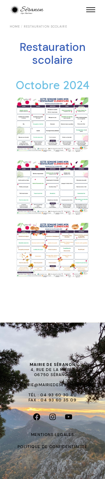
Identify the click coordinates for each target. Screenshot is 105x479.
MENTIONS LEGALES (52, 434)
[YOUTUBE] (68, 418)
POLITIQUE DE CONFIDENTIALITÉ (52, 446)
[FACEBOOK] (36, 418)
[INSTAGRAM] (52, 418)
